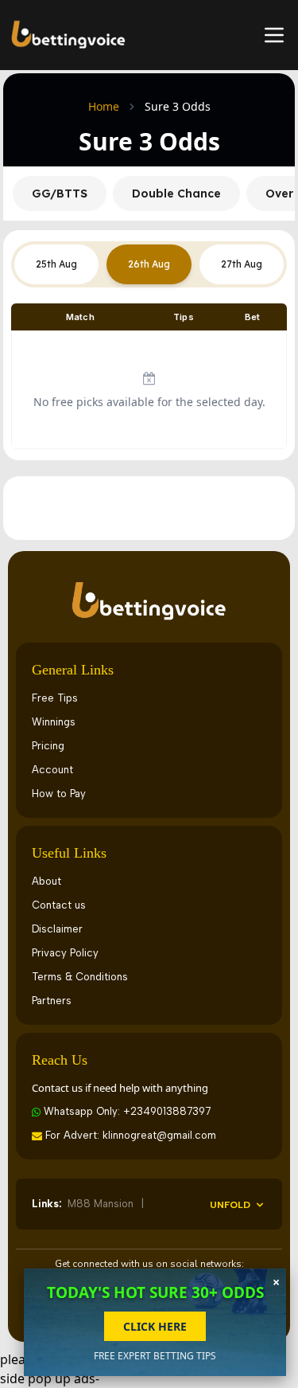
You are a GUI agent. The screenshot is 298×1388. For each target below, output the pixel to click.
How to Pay (59, 794)
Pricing (48, 746)
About (46, 881)
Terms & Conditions (80, 977)
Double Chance (176, 193)
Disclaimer (57, 929)
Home (103, 106)
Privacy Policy (65, 953)
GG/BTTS (59, 193)
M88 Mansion (102, 1204)
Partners (52, 1001)
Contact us (59, 905)
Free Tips (55, 698)
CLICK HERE (155, 1326)
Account (52, 770)
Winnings (53, 722)
